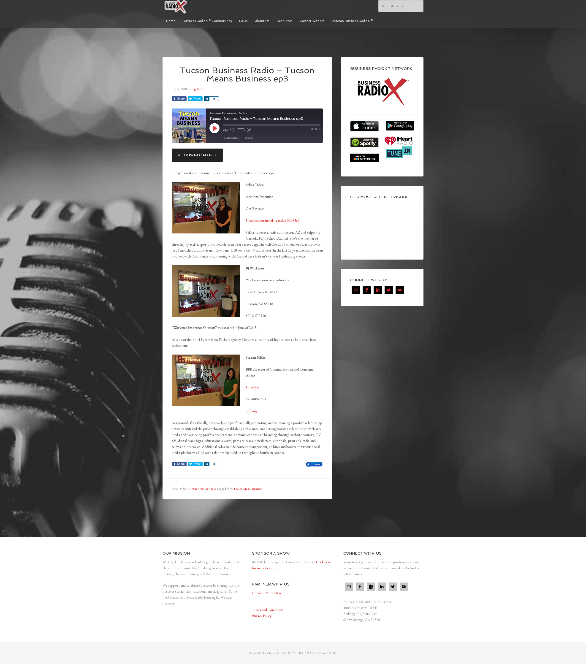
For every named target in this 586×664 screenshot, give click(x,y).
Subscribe (231, 138)
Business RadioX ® (197, 7)
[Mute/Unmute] (225, 130)
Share (248, 138)
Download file (200, 155)
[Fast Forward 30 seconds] (249, 130)
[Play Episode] (214, 128)
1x (240, 130)
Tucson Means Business (247, 489)
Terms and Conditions (267, 609)
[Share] (206, 98)
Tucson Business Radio (202, 489)
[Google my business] (371, 587)
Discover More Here (267, 593)
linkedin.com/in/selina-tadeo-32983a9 (273, 220)
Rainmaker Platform (318, 653)
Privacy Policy (261, 615)
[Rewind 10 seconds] (232, 130)
